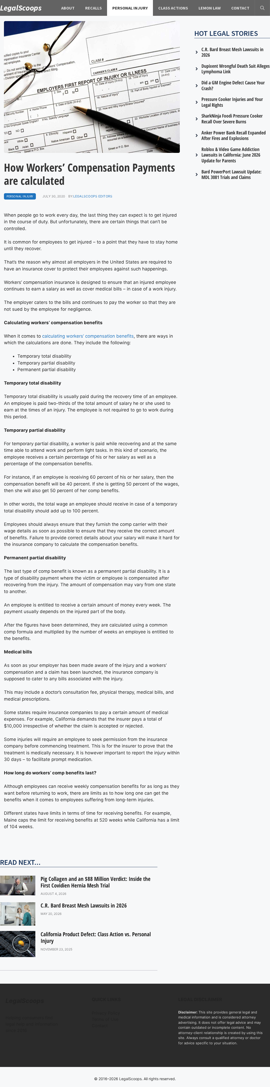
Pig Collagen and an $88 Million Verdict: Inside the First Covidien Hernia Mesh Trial (96, 882)
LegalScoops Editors (93, 196)
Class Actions (173, 8)
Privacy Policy (106, 1013)
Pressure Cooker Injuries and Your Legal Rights (232, 102)
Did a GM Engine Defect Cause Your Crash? (233, 85)
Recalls (93, 8)
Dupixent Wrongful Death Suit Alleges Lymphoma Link (235, 69)
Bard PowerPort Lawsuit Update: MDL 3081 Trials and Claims (231, 174)
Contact (240, 8)
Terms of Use (105, 1019)
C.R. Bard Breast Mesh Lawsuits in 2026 (84, 905)
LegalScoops (21, 8)
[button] (262, 8)
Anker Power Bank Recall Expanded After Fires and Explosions (233, 135)
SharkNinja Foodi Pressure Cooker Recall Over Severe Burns (232, 119)
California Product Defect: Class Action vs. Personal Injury (96, 937)
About (68, 8)
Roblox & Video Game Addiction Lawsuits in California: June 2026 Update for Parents (230, 155)
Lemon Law (210, 8)
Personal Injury (130, 8)
